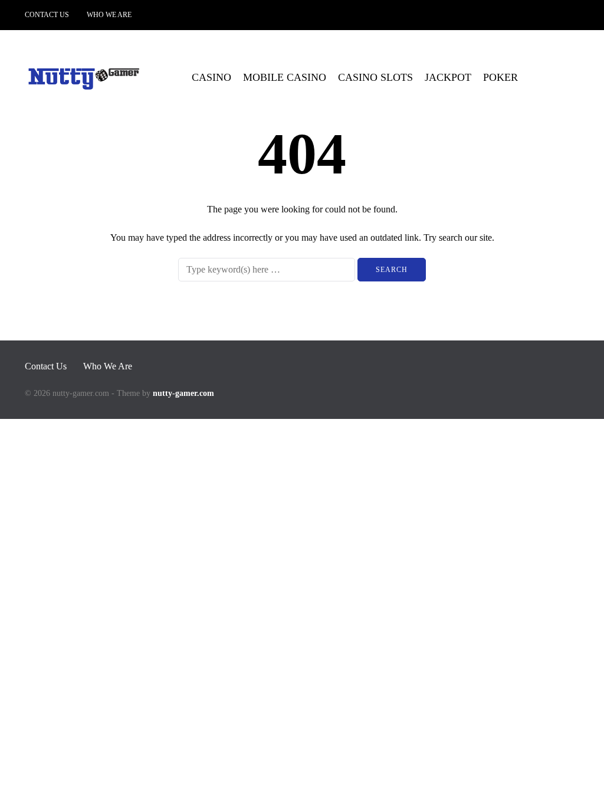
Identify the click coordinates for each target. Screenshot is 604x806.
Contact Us (47, 15)
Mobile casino (284, 77)
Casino (211, 77)
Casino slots (375, 77)
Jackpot (448, 77)
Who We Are (109, 15)
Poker (500, 77)
